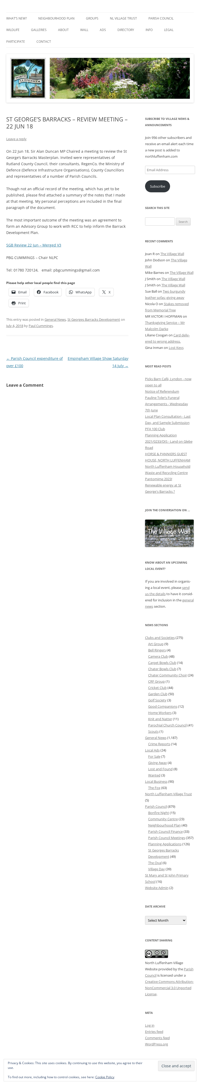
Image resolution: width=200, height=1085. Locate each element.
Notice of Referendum (162, 391)
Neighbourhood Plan (56, 18)
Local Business (156, 781)
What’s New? (16, 18)
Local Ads (152, 750)
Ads (103, 30)
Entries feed (154, 1031)
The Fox (154, 787)
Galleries (39, 30)
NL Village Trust (123, 18)
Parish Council (160, 18)
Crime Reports (159, 744)
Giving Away (157, 762)
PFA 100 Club (155, 429)
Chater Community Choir (167, 675)
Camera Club (158, 656)
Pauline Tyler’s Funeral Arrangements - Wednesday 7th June (166, 403)
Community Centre (163, 819)
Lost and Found (160, 769)
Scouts (153, 731)
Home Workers (160, 712)
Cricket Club (157, 687)
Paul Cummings (41, 325)
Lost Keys (176, 347)
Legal (168, 30)
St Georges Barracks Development (93, 319)
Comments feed (157, 1037)
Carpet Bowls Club (162, 662)
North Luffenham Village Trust (168, 794)
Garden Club (157, 694)
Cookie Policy (104, 1077)
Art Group (156, 644)
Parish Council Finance (165, 831)
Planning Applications (165, 844)
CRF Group (156, 681)
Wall (84, 30)
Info (149, 30)
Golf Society (157, 700)
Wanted (154, 775)
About (63, 30)
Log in (149, 1025)
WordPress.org (156, 1044)
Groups (92, 18)
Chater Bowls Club (162, 669)
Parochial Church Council (167, 725)
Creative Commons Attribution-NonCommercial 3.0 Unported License (169, 987)
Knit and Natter (160, 719)
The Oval (155, 862)
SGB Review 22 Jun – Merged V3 (33, 245)
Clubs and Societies (160, 637)
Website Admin (156, 887)
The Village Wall (172, 253)
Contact (43, 41)
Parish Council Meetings (166, 837)
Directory (125, 30)
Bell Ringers (157, 650)
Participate (15, 41)
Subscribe (157, 186)
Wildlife (13, 30)
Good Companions (162, 706)
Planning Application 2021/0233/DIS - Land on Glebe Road (168, 441)
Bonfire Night (158, 812)
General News (55, 319)
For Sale (154, 756)
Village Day (156, 869)
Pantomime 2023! (158, 479)
